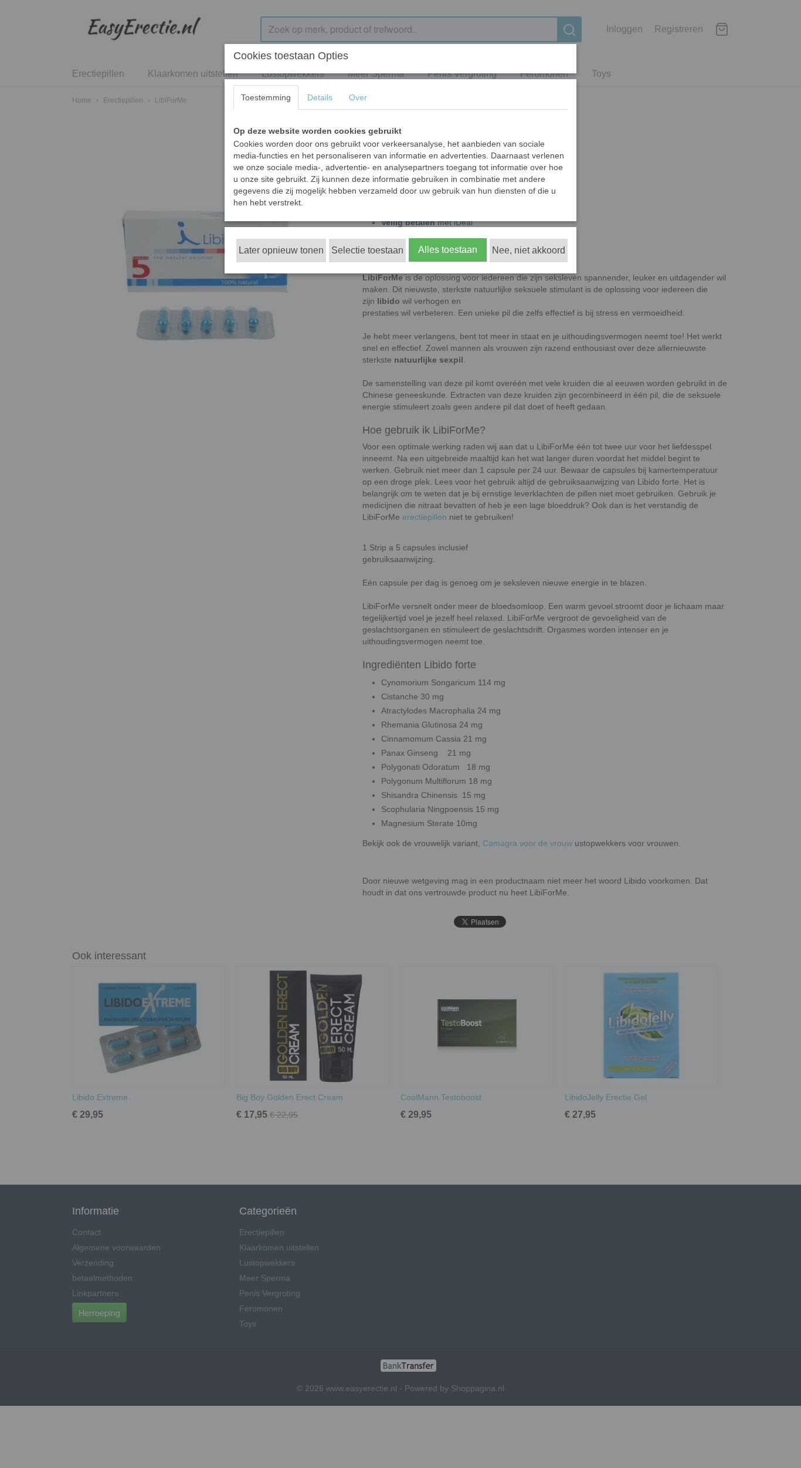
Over (358, 97)
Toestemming (266, 97)
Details (319, 97)
